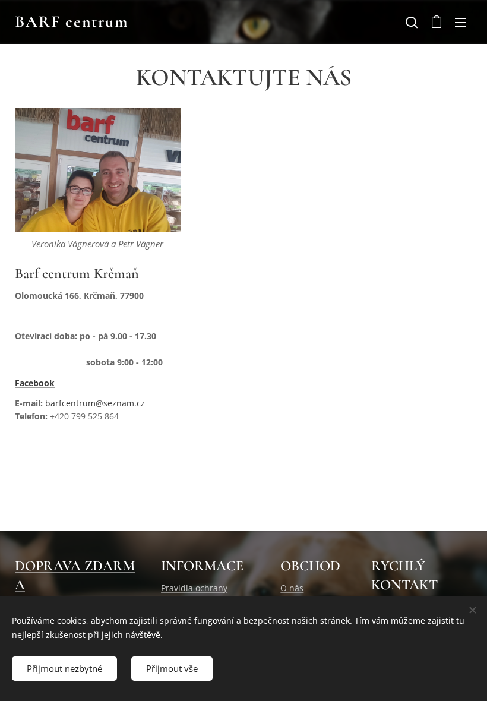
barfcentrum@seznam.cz (95, 403)
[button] (412, 22)
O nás (291, 587)
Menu (460, 22)
